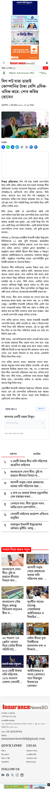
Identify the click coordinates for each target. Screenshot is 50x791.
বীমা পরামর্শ (5, 754)
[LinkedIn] (21, 775)
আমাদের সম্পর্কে (31, 751)
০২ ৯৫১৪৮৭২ (14, 731)
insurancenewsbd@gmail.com (23, 739)
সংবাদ (4, 142)
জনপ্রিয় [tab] (36, 454)
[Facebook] (7, 775)
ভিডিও (3, 751)
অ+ (31, 147)
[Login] (47, 63)
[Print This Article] (26, 147)
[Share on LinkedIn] (12, 147)
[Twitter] (12, 775)
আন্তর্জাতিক (5, 762)
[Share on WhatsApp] (8, 147)
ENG (45, 68)
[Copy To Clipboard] (22, 147)
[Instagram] (17, 775)
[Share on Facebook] (3, 147)
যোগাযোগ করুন (31, 758)
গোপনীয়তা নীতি (31, 754)
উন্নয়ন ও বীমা (5, 758)
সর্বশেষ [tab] (13, 454)
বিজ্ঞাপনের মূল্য (31, 762)
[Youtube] (2, 775)
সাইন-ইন (41, 408)
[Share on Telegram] (17, 147)
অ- (36, 147)
